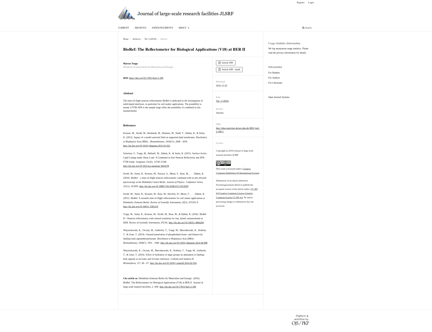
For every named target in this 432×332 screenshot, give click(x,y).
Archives (140, 28)
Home (126, 39)
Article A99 (227, 62)
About (182, 28)
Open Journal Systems (278, 97)
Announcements (162, 28)
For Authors (274, 77)
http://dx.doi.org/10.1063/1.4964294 (186, 222)
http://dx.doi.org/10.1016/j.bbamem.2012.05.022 (146, 146)
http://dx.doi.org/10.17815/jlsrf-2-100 (178, 287)
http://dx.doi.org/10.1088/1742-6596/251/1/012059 (163, 186)
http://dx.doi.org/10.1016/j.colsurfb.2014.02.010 (173, 263)
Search (308, 28)
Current (123, 28)
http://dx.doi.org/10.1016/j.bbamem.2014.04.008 (183, 243)
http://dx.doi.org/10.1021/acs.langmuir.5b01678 (146, 166)
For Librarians (275, 83)
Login (311, 2)
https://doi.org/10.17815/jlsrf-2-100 (146, 78)
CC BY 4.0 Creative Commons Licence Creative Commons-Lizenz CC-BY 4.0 (237, 193)
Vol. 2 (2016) (150, 39)
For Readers (274, 72)
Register (300, 2)
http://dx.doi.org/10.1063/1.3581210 (140, 206)
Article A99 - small (230, 69)
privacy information (286, 53)
